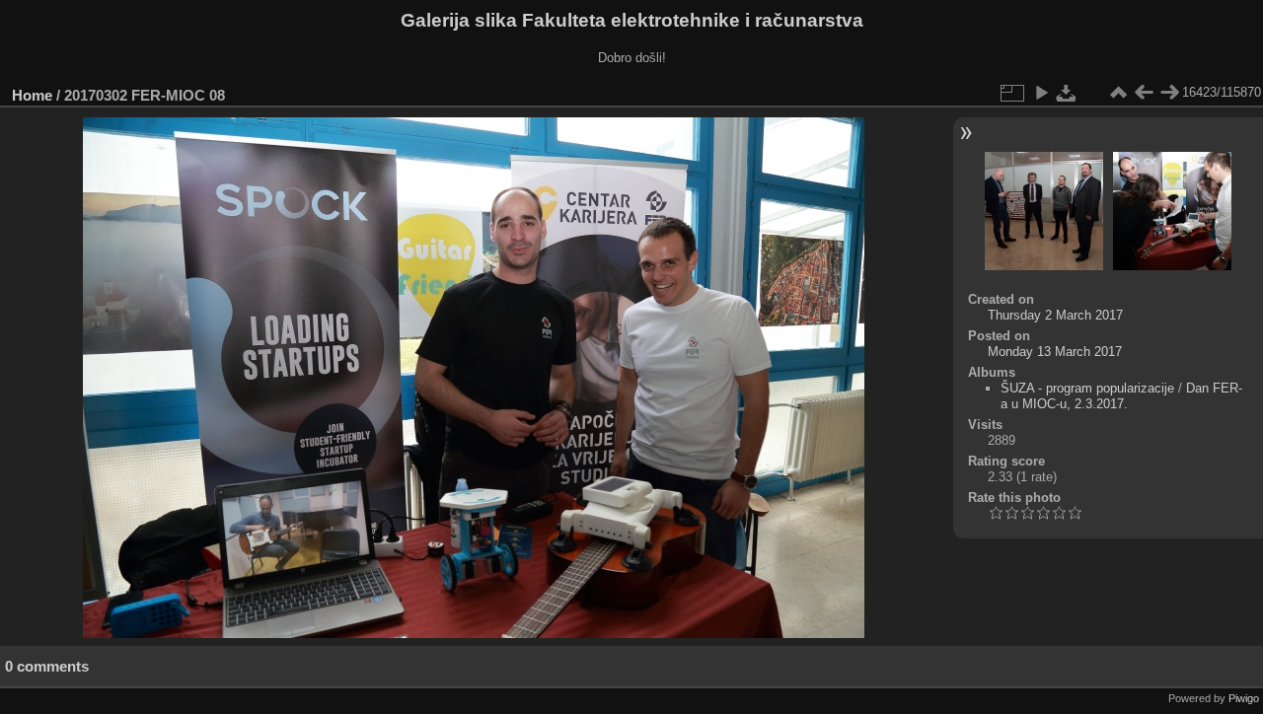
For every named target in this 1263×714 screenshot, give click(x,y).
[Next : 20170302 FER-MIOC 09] (1169, 93)
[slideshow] (1041, 93)
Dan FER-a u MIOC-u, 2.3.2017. (1121, 396)
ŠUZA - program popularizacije (1087, 388)
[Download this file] (1066, 93)
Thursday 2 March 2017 (1055, 315)
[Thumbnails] (1118, 93)
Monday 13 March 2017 (1055, 351)
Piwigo (1243, 698)
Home (32, 95)
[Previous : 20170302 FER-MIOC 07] (1143, 93)
